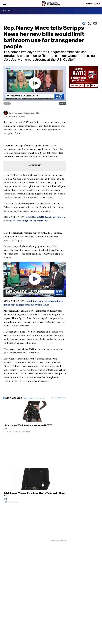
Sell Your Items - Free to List (34, 398)
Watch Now (92, 4)
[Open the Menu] (4, 3)
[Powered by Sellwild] (62, 541)
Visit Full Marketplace (58, 398)
